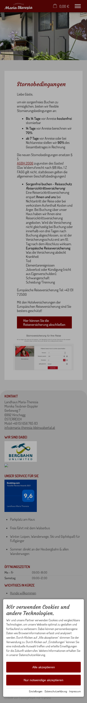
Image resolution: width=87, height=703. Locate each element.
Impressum (75, 691)
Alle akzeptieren (43, 667)
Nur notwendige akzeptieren (43, 680)
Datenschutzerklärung (56, 691)
